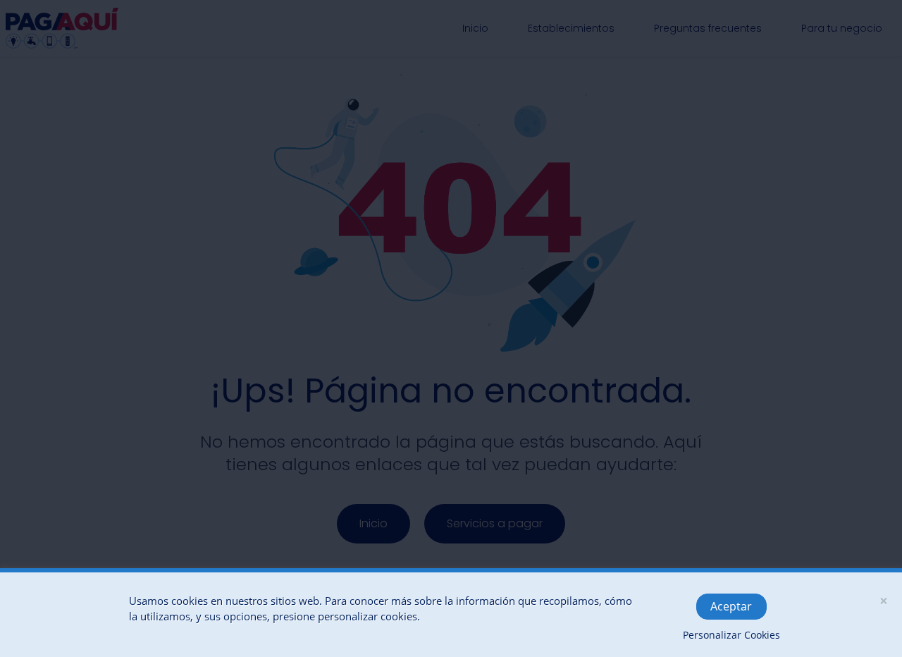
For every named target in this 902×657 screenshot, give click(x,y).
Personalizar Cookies (731, 634)
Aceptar (731, 606)
